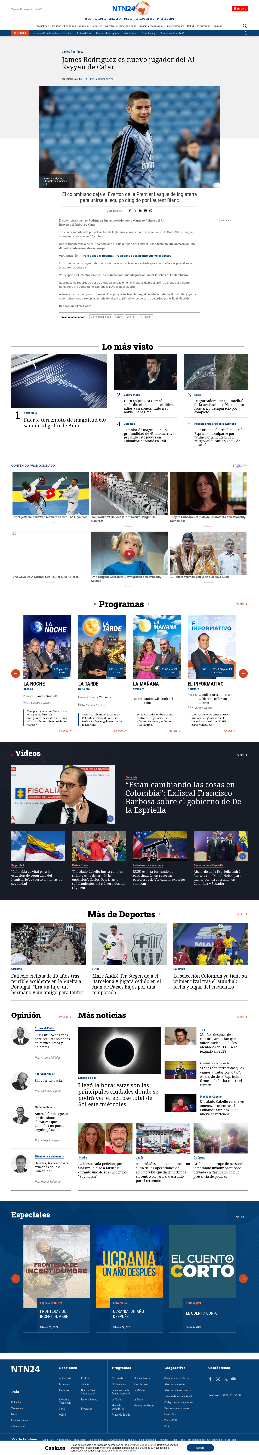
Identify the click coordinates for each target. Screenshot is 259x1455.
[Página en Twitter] (225, 1379)
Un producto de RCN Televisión (205, 1439)
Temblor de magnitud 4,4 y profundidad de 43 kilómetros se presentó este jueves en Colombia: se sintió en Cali (150, 435)
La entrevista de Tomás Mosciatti (121, 1392)
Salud (190, 26)
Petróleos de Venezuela (148, 865)
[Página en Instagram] (218, 1379)
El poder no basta (48, 1080)
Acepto (200, 1447)
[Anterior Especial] (15, 1278)
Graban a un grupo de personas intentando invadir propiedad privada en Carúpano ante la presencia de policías (218, 1170)
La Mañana (146, 684)
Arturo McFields (45, 1028)
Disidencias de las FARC (172, 33)
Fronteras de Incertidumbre (54, 1314)
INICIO (88, 18)
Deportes (97, 26)
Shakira (82, 1157)
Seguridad (17, 865)
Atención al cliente (174, 1384)
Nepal (197, 394)
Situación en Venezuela (49, 1156)
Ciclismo (16, 969)
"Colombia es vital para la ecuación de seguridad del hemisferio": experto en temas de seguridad (36, 878)
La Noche (34, 684)
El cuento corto (202, 1313)
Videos (28, 753)
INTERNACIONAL (165, 18)
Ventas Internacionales (176, 1408)
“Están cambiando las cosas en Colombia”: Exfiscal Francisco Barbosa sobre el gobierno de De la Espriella (102, 719)
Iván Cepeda (130, 33)
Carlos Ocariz (80, 865)
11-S (202, 1029)
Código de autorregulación (178, 1402)
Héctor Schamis (50, 1181)
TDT (183, 1439)
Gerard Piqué (132, 394)
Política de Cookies (124, 1450)
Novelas (164, 1439)
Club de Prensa (142, 1378)
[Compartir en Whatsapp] (150, 210)
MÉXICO (128, 18)
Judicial (84, 26)
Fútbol (118, 316)
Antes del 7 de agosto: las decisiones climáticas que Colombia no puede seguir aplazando (52, 1122)
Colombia (129, 423)
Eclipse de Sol (87, 1078)
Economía (70, 26)
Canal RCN (48, 1439)
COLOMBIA (100, 18)
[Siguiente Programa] (243, 673)
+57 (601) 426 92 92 (229, 1395)
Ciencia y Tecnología (151, 26)
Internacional (18, 1426)
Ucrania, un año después (128, 1314)
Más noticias (102, 1015)
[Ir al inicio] (31, 1374)
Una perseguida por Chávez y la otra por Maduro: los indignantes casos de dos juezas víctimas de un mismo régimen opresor (47, 717)
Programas (203, 26)
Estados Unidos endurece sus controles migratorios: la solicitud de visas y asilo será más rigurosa (155, 719)
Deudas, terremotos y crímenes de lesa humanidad (51, 1167)
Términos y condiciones (142, 1445)
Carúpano (199, 1157)
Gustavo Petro (83, 33)
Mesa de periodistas (118, 1407)
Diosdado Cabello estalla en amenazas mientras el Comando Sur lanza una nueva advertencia (222, 1108)
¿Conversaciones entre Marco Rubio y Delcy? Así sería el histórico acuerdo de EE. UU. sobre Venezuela (210, 719)
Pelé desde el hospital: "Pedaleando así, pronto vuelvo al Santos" (127, 255)
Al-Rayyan (145, 316)
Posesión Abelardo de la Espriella (215, 423)
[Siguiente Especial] (243, 1278)
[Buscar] (245, 26)
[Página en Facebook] (210, 1379)
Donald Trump (148, 33)
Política (56, 26)
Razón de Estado (121, 1414)
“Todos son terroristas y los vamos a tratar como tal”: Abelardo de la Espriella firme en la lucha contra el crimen (222, 1076)
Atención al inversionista (177, 1390)
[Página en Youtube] (233, 1379)
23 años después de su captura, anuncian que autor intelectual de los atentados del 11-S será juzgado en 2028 (218, 1043)
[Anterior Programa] (15, 673)
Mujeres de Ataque (144, 1405)
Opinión (217, 26)
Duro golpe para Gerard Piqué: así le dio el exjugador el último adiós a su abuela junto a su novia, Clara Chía (149, 406)
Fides (174, 1439)
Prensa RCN (170, 1420)
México (15, 1414)
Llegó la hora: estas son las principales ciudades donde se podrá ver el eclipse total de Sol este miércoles (118, 1094)
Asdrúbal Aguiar (45, 1073)
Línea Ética (170, 1414)
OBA (166, 1426)
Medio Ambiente (45, 1107)
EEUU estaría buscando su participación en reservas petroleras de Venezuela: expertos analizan (159, 878)
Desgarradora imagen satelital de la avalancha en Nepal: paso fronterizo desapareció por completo (219, 406)
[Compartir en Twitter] (135, 210)
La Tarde (88, 684)
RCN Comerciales (115, 1439)
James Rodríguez (73, 51)
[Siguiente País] (246, 34)
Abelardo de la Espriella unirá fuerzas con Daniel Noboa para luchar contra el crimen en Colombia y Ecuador (217, 878)
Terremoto (30, 412)
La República (96, 1439)
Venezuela (17, 1408)
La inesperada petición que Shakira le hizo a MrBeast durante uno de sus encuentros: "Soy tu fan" (103, 1170)
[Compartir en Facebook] (129, 210)
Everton (131, 316)
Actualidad (43, 26)
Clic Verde (117, 1378)
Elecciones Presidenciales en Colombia (51, 33)
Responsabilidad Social (176, 1378)
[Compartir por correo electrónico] (145, 210)
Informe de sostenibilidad (178, 1396)
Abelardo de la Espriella (107, 33)
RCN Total (230, 1439)
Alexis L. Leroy (50, 1140)
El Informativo (206, 684)
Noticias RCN (64, 1439)
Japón (139, 1157)
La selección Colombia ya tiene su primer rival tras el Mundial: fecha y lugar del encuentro (210, 981)
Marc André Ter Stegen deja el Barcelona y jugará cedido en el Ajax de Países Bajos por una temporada (126, 984)
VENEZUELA (115, 18)
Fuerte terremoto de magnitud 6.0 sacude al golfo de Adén (65, 422)
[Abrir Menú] (14, 26)
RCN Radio (80, 1439)
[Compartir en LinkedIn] (140, 210)
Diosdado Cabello (211, 1096)
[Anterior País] (246, 31)
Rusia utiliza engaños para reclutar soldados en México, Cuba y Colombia (52, 1041)
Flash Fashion (141, 1384)
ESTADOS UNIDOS (144, 18)
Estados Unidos (19, 1420)
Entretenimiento (175, 26)
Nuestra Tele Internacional (120, 26)
